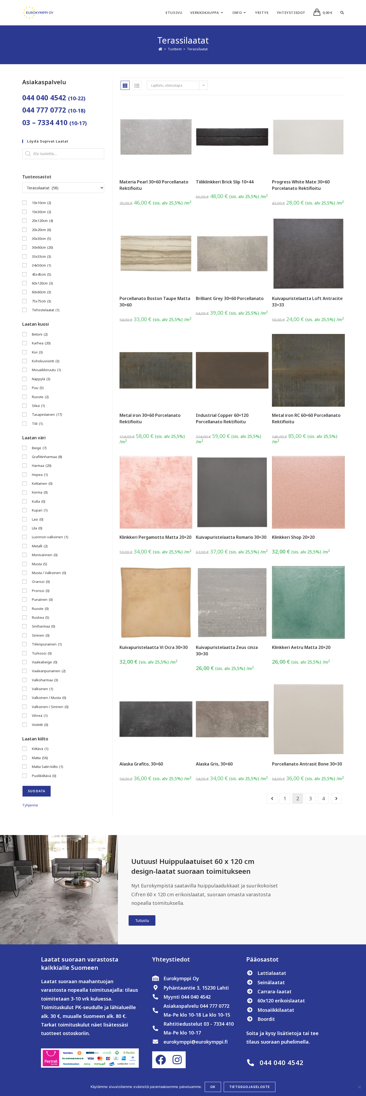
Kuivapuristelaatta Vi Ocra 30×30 (153, 647)
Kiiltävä (40, 748)
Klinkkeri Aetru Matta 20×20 (301, 647)
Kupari (40, 510)
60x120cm (42, 283)
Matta (40, 757)
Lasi (37, 519)
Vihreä (40, 715)
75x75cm (41, 301)
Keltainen (42, 483)
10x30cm (41, 211)
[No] (359, 1087)
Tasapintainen (47, 414)
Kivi (37, 352)
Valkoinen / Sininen (50, 706)
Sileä (38, 405)
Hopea (40, 474)
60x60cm (41, 292)
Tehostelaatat (45, 309)
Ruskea (40, 617)
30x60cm (42, 247)
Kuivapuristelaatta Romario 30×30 (231, 537)
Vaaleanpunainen (49, 670)
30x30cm (41, 238)
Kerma (40, 492)
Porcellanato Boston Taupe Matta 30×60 (154, 301)
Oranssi (41, 581)
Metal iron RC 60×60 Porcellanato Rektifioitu (306, 418)
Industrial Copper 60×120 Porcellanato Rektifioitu (222, 418)
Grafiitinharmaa (47, 456)
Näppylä (41, 378)
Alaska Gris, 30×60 (214, 764)
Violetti (40, 724)
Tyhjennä (30, 805)
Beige (39, 447)
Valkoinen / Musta (49, 697)
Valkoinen (42, 688)
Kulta (38, 501)
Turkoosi (42, 653)
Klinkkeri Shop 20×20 (293, 537)
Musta (39, 564)
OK (212, 1087)
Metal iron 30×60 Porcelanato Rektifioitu (150, 418)
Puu (38, 387)
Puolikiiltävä (44, 775)
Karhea (41, 343)
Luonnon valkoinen (50, 536)
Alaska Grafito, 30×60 (141, 764)
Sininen (41, 635)
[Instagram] (177, 1059)
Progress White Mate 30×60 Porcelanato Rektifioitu (301, 185)
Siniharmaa (43, 626)
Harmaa (41, 465)
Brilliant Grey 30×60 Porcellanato (230, 298)
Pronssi (41, 590)
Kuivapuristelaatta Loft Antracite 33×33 (307, 301)
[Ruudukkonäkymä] (125, 85)
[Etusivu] (160, 49)
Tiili (37, 423)
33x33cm (41, 256)
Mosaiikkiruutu (46, 369)
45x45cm (41, 274)
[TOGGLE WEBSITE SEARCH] (342, 12)
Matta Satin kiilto (47, 766)
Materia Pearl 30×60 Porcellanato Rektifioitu (153, 185)
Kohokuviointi (45, 361)
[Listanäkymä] (136, 85)
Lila (37, 528)
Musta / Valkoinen (49, 572)
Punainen (42, 599)
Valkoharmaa (45, 680)
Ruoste (40, 396)
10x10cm (41, 202)
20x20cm (41, 229)
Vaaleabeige (44, 662)
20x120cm (42, 220)
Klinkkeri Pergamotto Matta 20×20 (155, 537)
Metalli (40, 546)
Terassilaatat (197, 49)
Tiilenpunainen (47, 644)
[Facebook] (160, 1059)
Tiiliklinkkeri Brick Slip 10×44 (224, 182)
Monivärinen (45, 554)
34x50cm (41, 265)
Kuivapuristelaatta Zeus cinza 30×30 (227, 650)
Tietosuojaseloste (249, 1087)
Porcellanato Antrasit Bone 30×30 (307, 764)
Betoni (40, 334)
